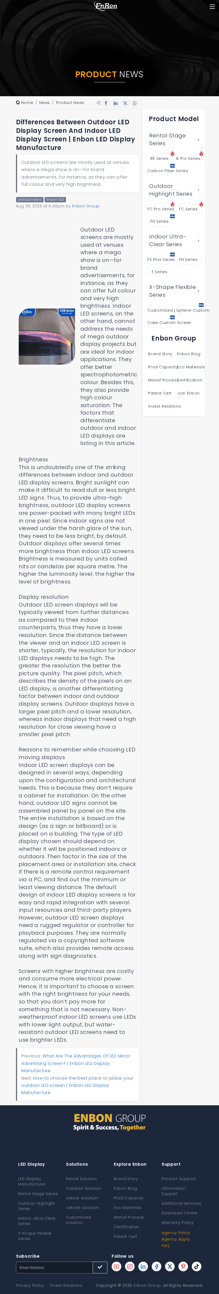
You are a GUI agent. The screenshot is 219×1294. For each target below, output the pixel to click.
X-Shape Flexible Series (172, 291)
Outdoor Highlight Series (170, 190)
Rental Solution (81, 1178)
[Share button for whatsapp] (135, 102)
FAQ (166, 1245)
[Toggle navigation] (212, 6)
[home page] (105, 6)
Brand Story (160, 354)
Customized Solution (78, 1220)
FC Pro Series (160, 209)
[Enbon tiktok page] (196, 1266)
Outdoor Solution (83, 1188)
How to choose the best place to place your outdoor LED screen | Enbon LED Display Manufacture (77, 1085)
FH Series (159, 221)
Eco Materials (191, 367)
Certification (189, 380)
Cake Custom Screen (160, 322)
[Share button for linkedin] (115, 102)
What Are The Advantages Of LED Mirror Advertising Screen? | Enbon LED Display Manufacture (75, 1063)
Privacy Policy (30, 1285)
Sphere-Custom (189, 310)
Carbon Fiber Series (160, 170)
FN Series (188, 259)
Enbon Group (147, 1285)
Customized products (160, 310)
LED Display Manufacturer (32, 1181)
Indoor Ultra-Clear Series (167, 240)
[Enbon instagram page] (130, 1266)
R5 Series (159, 158)
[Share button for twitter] (125, 102)
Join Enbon (189, 393)
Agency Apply (176, 1239)
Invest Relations (164, 406)
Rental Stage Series (167, 139)
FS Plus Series (160, 259)
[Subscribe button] (100, 1267)
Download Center (180, 1213)
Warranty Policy (178, 1222)
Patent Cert (160, 393)
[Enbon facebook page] (156, 1266)
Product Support (179, 1178)
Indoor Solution (82, 1198)
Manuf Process (163, 380)
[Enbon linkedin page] (143, 1266)
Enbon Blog (189, 354)
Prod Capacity (163, 367)
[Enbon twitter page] (170, 1266)
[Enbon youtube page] (116, 1266)
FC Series (188, 209)
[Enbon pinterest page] (183, 1266)
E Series (159, 272)
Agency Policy (176, 1232)
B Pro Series (188, 158)
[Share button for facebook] (106, 102)
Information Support (174, 1191)
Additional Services (181, 1203)
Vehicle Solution (82, 1207)
